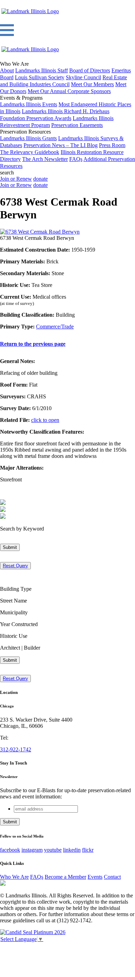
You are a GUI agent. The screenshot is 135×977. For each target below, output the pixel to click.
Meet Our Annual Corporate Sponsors (69, 91)
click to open (45, 420)
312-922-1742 (15, 749)
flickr (87, 850)
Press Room (112, 145)
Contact (112, 877)
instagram (32, 850)
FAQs (75, 159)
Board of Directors (89, 70)
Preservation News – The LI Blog (61, 145)
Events (95, 877)
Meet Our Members (92, 84)
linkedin (72, 850)
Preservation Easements (77, 125)
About (7, 70)
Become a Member (65, 877)
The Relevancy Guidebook (29, 152)
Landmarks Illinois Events (28, 104)
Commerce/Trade (55, 326)
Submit (10, 547)
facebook (10, 850)
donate (40, 179)
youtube (53, 850)
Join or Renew (16, 179)
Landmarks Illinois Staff (41, 70)
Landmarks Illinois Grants (28, 138)
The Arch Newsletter (45, 159)
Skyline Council (83, 77)
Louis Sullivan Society (39, 77)
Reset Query (15, 565)
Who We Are (14, 877)
